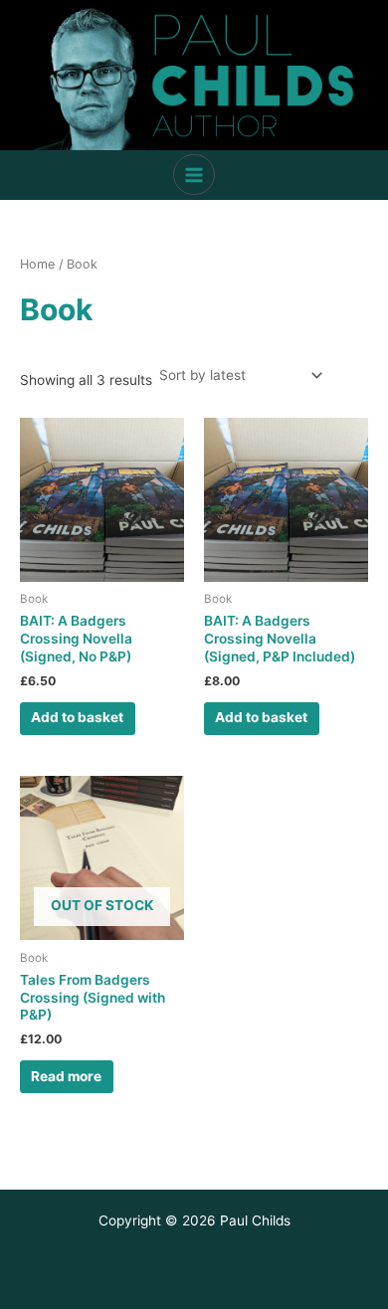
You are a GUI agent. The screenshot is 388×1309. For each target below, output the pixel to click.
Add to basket (77, 717)
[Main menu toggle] (193, 174)
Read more (66, 1076)
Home (37, 264)
